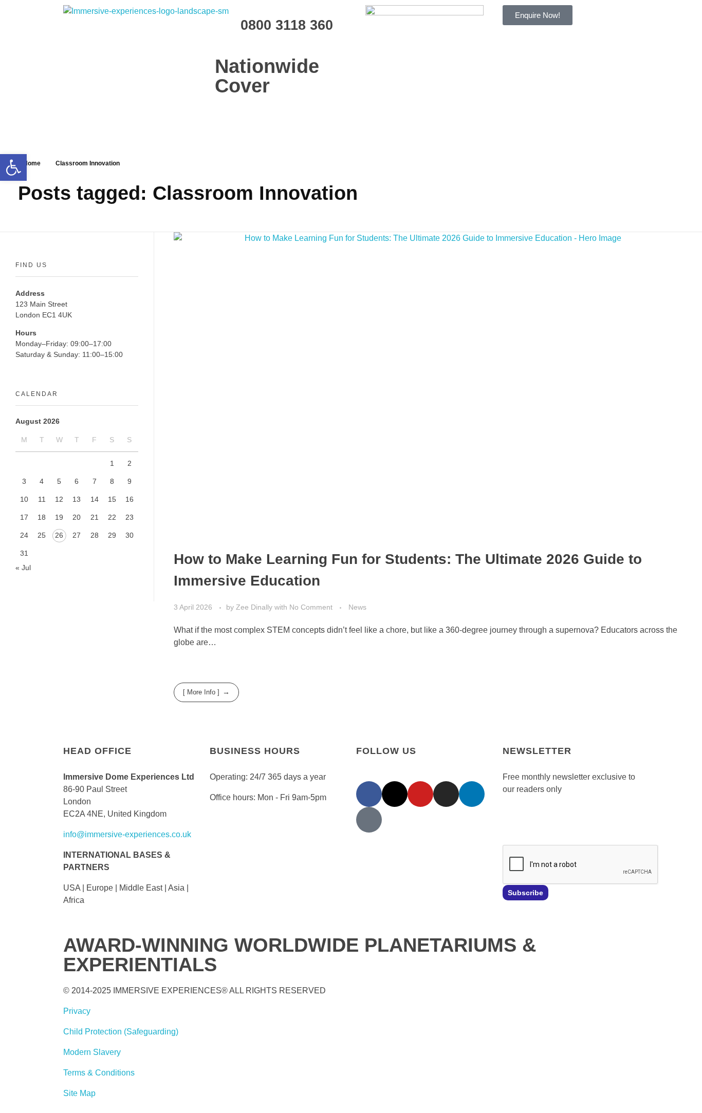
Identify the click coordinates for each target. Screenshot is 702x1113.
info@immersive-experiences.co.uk (127, 834)
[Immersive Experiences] (166, 28)
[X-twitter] (395, 794)
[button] (13, 167)
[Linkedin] (472, 794)
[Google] (369, 820)
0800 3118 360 (287, 25)
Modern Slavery (92, 1052)
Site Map (79, 1093)
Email (513, 818)
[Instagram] (446, 794)
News (357, 607)
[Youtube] (420, 794)
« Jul (23, 567)
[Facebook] (369, 794)
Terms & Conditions (99, 1072)
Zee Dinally (255, 607)
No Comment (310, 607)
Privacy (76, 1011)
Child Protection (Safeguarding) (120, 1031)
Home (32, 163)
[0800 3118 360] (228, 23)
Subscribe (525, 893)
